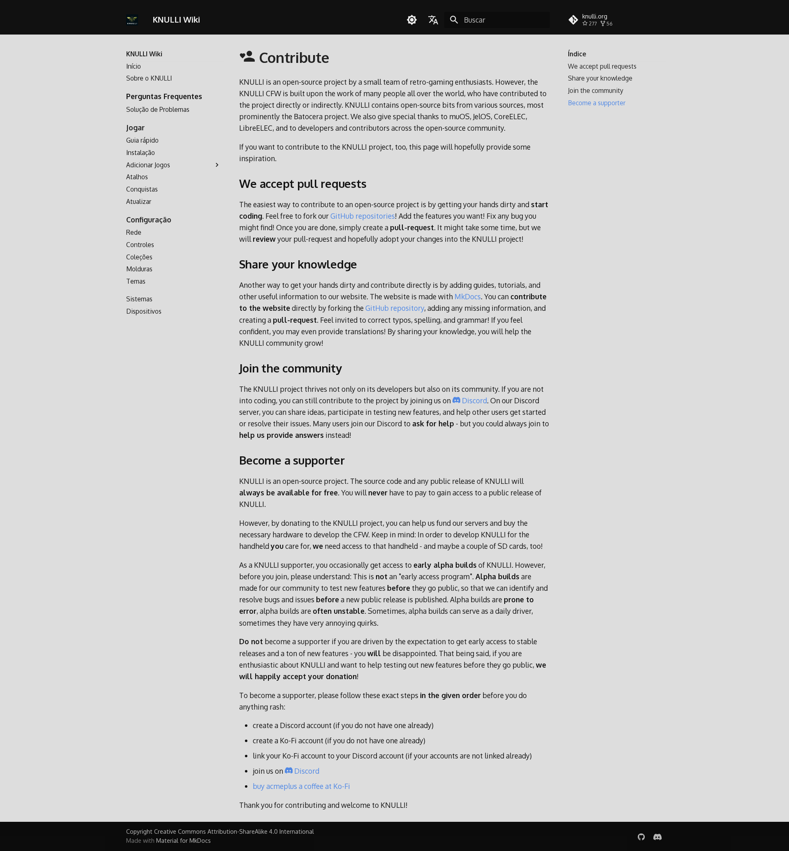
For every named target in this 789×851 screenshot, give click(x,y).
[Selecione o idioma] (433, 20)
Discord (473, 400)
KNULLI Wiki (144, 54)
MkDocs (467, 296)
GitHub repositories (362, 215)
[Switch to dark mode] (412, 20)
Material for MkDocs (183, 840)
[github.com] (641, 836)
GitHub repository (394, 307)
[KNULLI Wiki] (132, 20)
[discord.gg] (658, 836)
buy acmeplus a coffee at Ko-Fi (301, 786)
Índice (577, 54)
